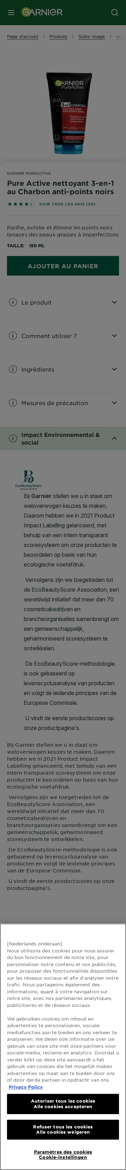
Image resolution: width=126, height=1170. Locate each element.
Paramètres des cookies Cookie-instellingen (63, 1154)
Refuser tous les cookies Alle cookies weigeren (63, 1129)
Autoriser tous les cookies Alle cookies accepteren (63, 1103)
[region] (63, 1046)
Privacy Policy (26, 1087)
